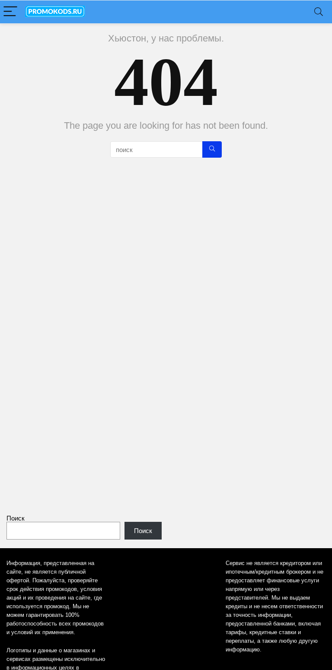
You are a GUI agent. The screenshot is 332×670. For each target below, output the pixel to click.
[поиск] (212, 149)
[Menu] (10, 11)
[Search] (318, 11)
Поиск (15, 518)
